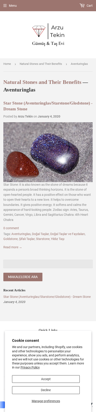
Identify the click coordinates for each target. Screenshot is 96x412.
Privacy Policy (30, 367)
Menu (13, 5)
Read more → (12, 247)
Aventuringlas (21, 234)
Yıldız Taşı (57, 239)
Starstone (43, 239)
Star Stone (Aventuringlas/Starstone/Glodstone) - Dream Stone (47, 297)
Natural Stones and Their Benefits (41, 63)
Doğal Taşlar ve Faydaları (67, 234)
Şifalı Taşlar (27, 239)
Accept (46, 379)
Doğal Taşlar (40, 234)
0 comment (11, 228)
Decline (46, 390)
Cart (89, 5)
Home (7, 63)
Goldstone (10, 239)
